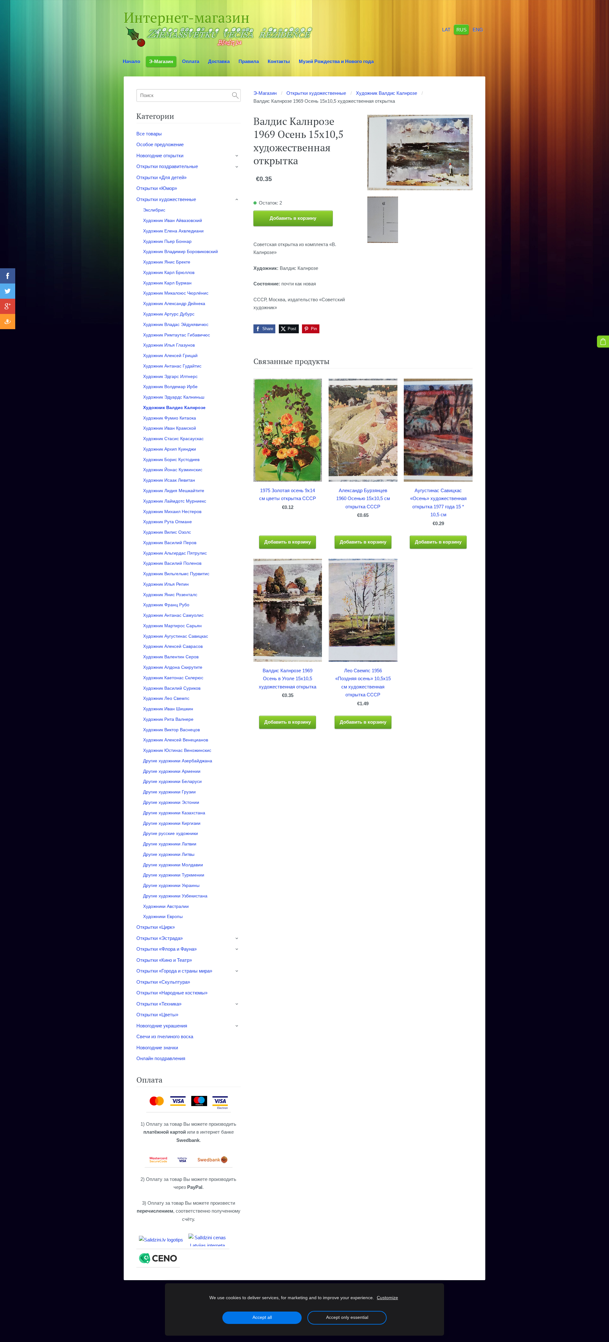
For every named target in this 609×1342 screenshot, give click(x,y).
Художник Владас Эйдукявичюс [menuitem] (175, 324)
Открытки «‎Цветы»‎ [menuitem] (157, 1014)
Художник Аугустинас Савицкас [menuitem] (175, 636)
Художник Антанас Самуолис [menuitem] (173, 615)
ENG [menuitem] (478, 29)
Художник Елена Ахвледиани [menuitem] (173, 230)
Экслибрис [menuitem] (154, 209)
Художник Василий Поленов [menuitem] (172, 563)
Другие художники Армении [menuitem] (171, 771)
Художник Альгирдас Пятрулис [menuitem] (175, 553)
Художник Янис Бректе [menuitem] (166, 261)
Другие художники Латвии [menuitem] (169, 843)
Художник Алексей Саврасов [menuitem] (173, 646)
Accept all (262, 1317)
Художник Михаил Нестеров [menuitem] (172, 511)
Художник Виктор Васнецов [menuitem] (171, 729)
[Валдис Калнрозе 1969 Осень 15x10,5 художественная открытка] (382, 220)
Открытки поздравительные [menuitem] (167, 166)
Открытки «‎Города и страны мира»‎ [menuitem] (174, 971)
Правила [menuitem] (249, 61)
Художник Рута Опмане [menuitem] (167, 521)
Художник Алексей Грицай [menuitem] (170, 355)
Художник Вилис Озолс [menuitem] (167, 532)
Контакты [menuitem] (279, 61)
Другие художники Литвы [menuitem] (168, 854)
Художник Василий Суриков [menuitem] (171, 688)
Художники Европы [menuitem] (163, 916)
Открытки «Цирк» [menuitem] (155, 927)
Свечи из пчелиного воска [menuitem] (164, 1036)
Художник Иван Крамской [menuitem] (169, 428)
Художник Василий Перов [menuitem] (169, 542)
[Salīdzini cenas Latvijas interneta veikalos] (207, 1240)
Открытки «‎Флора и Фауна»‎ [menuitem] (166, 949)
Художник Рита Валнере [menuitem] (168, 719)
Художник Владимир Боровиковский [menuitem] (180, 251)
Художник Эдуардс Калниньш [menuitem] (173, 397)
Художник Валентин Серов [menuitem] (171, 656)
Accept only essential (347, 1317)
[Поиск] (235, 95)
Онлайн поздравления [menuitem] (160, 1058)
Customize (387, 1297)
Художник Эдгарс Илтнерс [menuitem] (170, 376)
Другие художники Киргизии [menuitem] (171, 823)
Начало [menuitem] (131, 61)
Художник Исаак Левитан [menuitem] (169, 480)
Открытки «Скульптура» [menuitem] (163, 982)
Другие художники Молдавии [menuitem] (173, 864)
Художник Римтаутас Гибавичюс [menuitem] (176, 334)
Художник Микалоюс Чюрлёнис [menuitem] (175, 293)
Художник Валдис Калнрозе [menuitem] (174, 407)
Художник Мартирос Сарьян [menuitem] (172, 625)
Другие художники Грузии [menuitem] (169, 791)
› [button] (237, 156)
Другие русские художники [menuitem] (170, 833)
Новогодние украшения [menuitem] (161, 1025)
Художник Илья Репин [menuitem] (166, 584)
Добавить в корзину (293, 218)
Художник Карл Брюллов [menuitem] (168, 272)
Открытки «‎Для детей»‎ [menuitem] (161, 177)
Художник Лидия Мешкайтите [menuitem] (173, 490)
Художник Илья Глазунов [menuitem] (169, 345)
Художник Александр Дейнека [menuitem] (174, 303)
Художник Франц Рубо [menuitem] (166, 604)
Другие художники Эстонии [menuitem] (171, 802)
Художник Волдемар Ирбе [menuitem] (170, 386)
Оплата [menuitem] (190, 61)
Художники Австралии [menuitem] (166, 906)
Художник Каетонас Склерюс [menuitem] (173, 677)
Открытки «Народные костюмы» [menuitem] (171, 992)
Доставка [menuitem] (219, 61)
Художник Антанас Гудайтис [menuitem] (172, 365)
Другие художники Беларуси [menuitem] (172, 781)
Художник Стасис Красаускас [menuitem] (173, 438)
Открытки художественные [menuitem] (166, 199)
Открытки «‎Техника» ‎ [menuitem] (159, 1003)
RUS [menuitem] (461, 29)
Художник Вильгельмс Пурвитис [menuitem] (176, 573)
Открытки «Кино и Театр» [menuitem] (164, 960)
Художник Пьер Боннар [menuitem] (167, 241)
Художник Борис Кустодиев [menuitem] (171, 459)
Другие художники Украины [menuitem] (171, 885)
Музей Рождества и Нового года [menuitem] (336, 61)
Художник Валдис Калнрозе (386, 93)
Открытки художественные (316, 93)
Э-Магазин (265, 93)
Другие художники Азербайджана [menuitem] (177, 760)
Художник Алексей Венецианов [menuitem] (175, 739)
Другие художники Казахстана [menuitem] (174, 812)
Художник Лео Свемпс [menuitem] (166, 698)
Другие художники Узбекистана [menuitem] (175, 895)
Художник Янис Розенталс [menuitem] (170, 594)
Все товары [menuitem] (149, 133)
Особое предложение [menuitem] (160, 144)
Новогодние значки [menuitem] (157, 1047)
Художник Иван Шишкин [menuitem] (168, 708)
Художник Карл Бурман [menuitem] (167, 282)
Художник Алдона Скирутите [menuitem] (172, 667)
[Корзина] (603, 342)
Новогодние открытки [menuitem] (159, 155)
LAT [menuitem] (446, 29)
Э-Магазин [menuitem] (161, 61)
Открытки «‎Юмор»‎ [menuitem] (156, 188)
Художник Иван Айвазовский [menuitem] (172, 220)
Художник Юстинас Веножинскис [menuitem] (177, 750)
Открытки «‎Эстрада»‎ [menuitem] (159, 938)
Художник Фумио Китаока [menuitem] (169, 417)
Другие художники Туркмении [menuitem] (173, 874)
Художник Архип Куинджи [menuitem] (169, 449)
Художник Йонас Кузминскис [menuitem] (172, 469)
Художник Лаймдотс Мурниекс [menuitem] (174, 501)
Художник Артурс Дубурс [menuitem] (168, 313)
